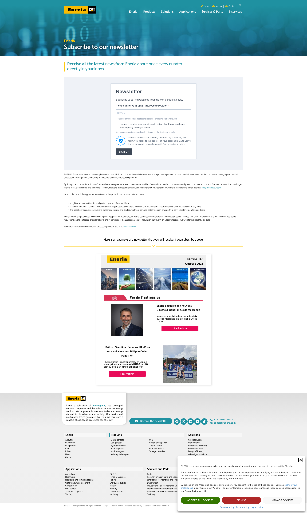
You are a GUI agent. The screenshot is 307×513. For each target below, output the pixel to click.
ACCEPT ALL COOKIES (200, 500)
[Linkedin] (190, 421)
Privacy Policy (130, 227)
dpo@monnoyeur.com (211, 188)
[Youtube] (197, 421)
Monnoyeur (99, 406)
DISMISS (241, 500)
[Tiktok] (204, 421)
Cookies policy (227, 507)
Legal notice (257, 507)
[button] (300, 459)
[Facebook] (177, 421)
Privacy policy (242, 507)
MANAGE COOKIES (282, 500)
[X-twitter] (184, 421)
